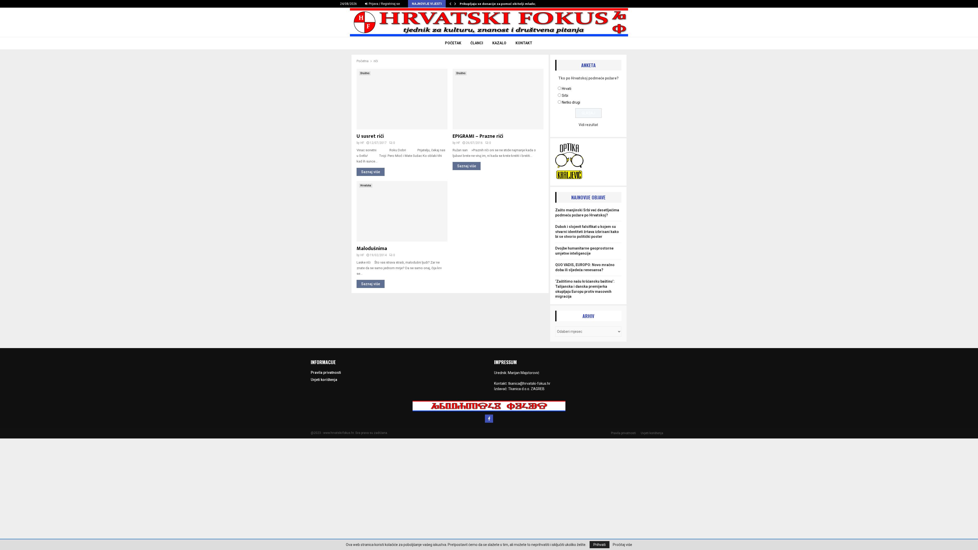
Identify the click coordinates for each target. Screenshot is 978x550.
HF (362, 143)
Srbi (565, 95)
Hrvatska (365, 185)
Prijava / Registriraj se (384, 4)
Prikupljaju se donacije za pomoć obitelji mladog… (500, 4)
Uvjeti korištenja (324, 380)
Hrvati (566, 89)
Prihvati (599, 545)
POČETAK (453, 43)
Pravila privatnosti (326, 372)
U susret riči (370, 136)
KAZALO (499, 43)
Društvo (364, 73)
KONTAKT (523, 43)
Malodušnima (372, 248)
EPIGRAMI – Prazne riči (478, 136)
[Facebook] (489, 419)
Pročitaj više (622, 544)
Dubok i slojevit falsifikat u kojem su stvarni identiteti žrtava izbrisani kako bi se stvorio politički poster (587, 232)
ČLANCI (476, 43)
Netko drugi (571, 102)
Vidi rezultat (588, 125)
